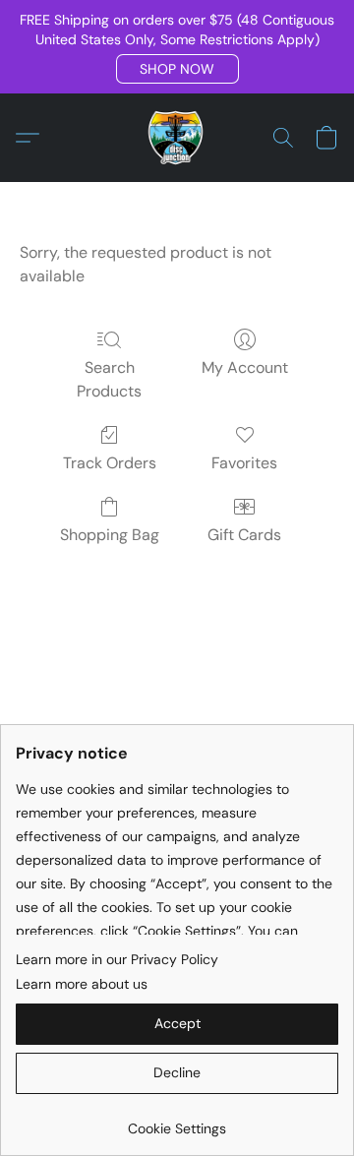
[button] (177, 69)
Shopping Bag (109, 534)
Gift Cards (244, 534)
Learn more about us (82, 984)
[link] (177, 1121)
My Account (245, 367)
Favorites (244, 463)
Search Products (109, 379)
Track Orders (109, 463)
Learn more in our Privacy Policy (117, 959)
